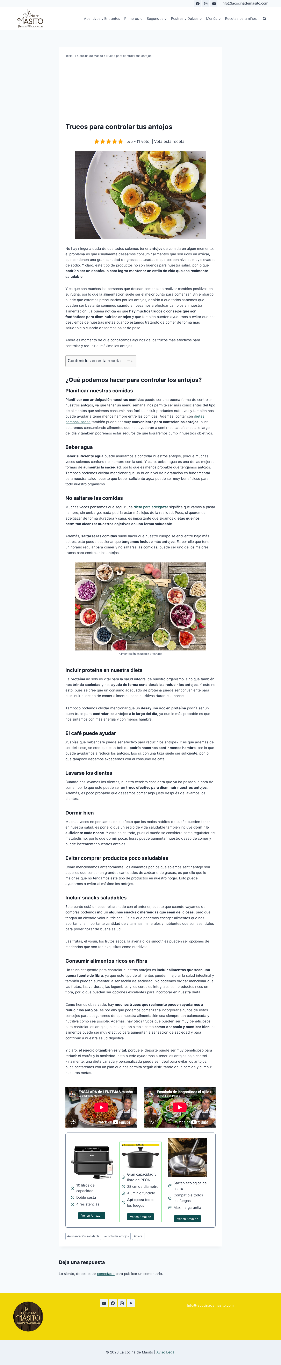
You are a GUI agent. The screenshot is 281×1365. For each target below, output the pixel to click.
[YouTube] (213, 3)
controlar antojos (117, 1236)
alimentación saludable (83, 1236)
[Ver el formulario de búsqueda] (264, 18)
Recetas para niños (241, 18)
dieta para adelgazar (151, 507)
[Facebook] (197, 3)
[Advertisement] (140, 90)
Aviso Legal (165, 1352)
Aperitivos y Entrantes (102, 18)
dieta (138, 1236)
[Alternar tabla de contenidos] (127, 361)
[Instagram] (205, 3)
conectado (106, 1274)
